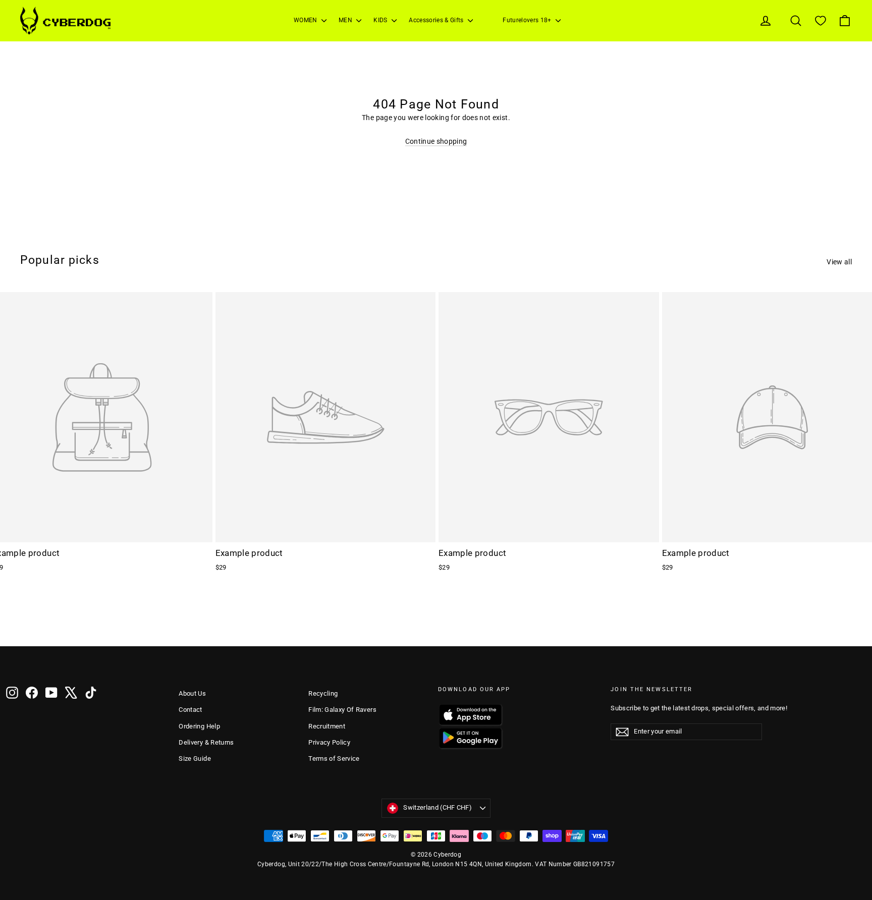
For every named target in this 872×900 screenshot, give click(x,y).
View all (839, 262)
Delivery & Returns (206, 742)
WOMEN (306, 20)
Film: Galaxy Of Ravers (342, 709)
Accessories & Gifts (437, 20)
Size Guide (195, 758)
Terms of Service (334, 758)
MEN (346, 20)
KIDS (381, 20)
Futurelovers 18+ (528, 20)
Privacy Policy (329, 742)
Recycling (323, 693)
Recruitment (326, 726)
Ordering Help (199, 726)
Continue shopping (436, 141)
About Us (192, 693)
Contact (190, 709)
